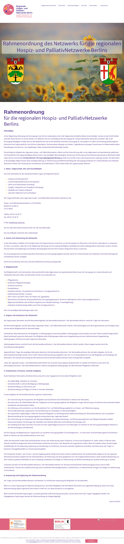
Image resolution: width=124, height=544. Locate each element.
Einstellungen (34, 542)
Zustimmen (91, 541)
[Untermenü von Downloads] (97, 5)
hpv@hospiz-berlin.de (17, 222)
